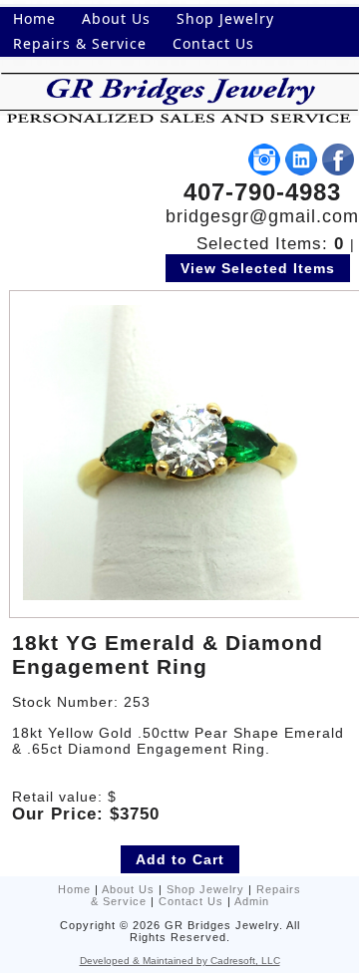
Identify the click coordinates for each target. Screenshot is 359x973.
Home (74, 889)
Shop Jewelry (205, 889)
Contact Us (191, 901)
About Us (128, 889)
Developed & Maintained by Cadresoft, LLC (180, 960)
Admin (251, 901)
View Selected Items (257, 268)
